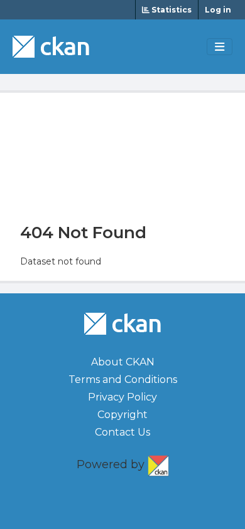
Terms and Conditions (122, 379)
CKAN (158, 463)
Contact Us (122, 432)
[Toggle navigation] (219, 47)
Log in (218, 9)
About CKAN (123, 362)
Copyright (122, 415)
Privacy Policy (122, 397)
